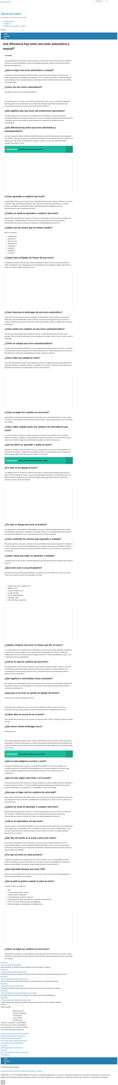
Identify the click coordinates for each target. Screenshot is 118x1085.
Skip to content (6, 2)
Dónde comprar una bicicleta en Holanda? (15, 1033)
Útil (5, 38)
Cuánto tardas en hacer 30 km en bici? (14, 972)
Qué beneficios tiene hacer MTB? (12, 986)
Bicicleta (6, 36)
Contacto (7, 23)
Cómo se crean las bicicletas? (11, 965)
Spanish (99, 1)
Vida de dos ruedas (11, 13)
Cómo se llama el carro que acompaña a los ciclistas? (19, 993)
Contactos (4, 1071)
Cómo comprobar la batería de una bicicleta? (16, 1000)
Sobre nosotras (14, 1071)
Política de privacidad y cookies (14, 26)
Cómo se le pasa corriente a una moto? (14, 1040)
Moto (5, 34)
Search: (3, 30)
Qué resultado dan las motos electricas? (14, 979)
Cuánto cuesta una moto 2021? (11, 1038)
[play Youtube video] (39, 173)
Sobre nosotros (9, 21)
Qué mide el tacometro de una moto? (13, 1036)
